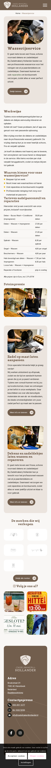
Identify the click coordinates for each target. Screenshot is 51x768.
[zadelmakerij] (21, 5)
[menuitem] (43, 5)
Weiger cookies (37, 756)
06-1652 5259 (19, 710)
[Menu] (43, 5)
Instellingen (26, 762)
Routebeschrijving (15, 693)
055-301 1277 (19, 705)
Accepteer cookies (16, 756)
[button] (14, 601)
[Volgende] (41, 302)
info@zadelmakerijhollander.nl (25, 715)
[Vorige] (9, 302)
